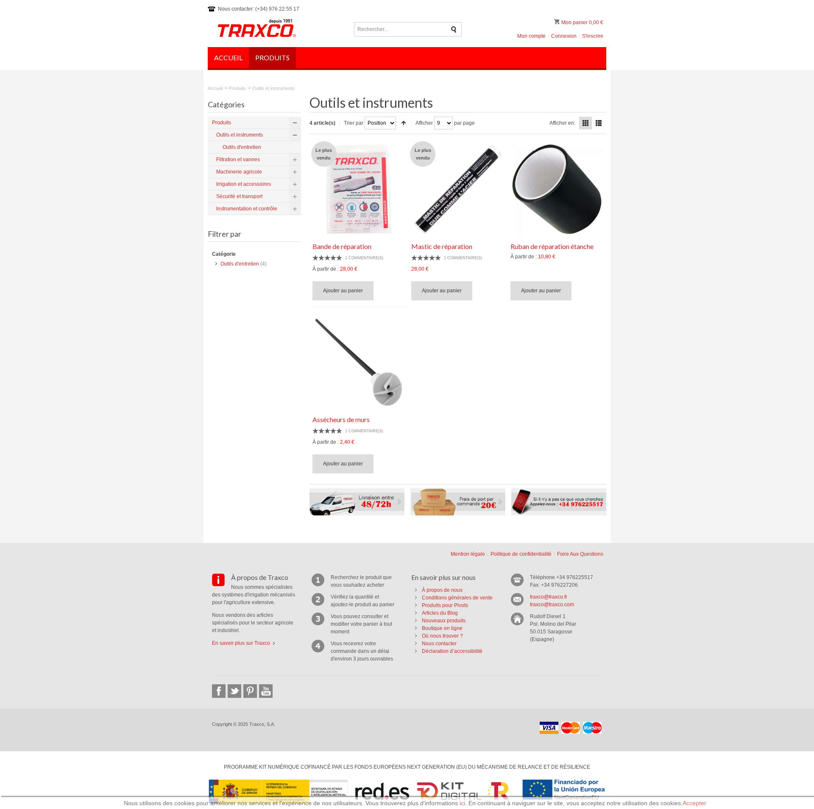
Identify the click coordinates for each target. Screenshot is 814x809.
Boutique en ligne (442, 628)
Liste (598, 123)
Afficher (424, 123)
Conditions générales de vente (457, 598)
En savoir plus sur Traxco (241, 643)
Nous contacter (439, 644)
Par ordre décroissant (403, 123)
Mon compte (531, 36)
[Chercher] (454, 29)
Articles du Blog (440, 613)
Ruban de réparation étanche (552, 246)
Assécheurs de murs (341, 419)
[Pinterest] (250, 691)
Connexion (564, 36)
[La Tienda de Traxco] (256, 29)
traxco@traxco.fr (548, 597)
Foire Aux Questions (580, 554)
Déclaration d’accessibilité (452, 651)
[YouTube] (266, 691)
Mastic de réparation (441, 246)
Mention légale (468, 554)
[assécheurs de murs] (359, 362)
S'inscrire (592, 36)
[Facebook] (219, 691)
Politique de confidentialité (521, 554)
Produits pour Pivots (445, 605)
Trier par (353, 123)
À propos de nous (442, 590)
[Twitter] (234, 691)
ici (462, 803)
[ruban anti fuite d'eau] (557, 189)
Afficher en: (562, 123)
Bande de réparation (341, 246)
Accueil (215, 88)
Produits (237, 88)
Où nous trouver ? (442, 636)
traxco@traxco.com (552, 604)
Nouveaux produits (444, 621)
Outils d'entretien (239, 264)
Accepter (694, 803)
